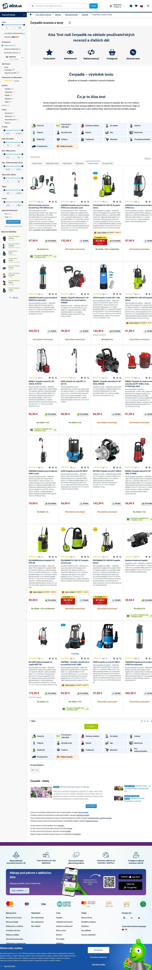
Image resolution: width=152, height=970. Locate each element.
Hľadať (93, 6)
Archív (36, 770)
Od (2, 25)
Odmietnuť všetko (98, 964)
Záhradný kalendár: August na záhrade (74, 787)
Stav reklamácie (37, 922)
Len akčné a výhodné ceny (13, 33)
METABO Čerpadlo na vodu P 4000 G (107, 471)
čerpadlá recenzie (92, 821)
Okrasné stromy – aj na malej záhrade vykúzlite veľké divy (137, 788)
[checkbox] (13, 33)
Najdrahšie (80, 163)
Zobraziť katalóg (8, 15)
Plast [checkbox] (6, 217)
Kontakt (59, 918)
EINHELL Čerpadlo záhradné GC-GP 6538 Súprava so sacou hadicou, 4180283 (75, 300)
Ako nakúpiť (35, 926)
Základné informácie (64, 922)
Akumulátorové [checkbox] (10, 119)
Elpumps (8, 99)
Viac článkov (91, 806)
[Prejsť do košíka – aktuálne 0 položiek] (148, 6)
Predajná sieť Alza (13, 930)
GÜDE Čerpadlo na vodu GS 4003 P (74, 471)
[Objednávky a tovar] (131, 6)
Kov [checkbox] (6, 214)
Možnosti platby (12, 922)
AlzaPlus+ (85, 926)
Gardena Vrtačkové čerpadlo (136, 560)
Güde (7, 102)
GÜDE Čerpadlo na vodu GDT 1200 (106, 298)
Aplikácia (59, 943)
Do (24, 25)
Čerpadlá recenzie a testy (102, 15)
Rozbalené (8, 70)
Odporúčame (37, 163)
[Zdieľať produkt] (70, 22)
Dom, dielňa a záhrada (43, 15)
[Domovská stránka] (31, 14)
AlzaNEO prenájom (88, 922)
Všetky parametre (13, 222)
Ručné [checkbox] (7, 123)
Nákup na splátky (12, 935)
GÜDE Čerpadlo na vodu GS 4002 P (106, 662)
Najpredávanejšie (52, 163)
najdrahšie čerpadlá (82, 815)
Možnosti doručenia (13, 918)
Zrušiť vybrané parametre (13, 226)
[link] (13, 297)
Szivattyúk (77, 834)
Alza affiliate (86, 930)
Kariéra (59, 935)
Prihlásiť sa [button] (117, 7)
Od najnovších (107, 163)
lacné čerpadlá (83, 812)
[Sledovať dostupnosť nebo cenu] (53, 202)
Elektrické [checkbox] (8, 116)
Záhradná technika (71, 15)
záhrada (56, 787)
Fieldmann (8, 92)
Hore (33, 721)
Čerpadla (61, 825)
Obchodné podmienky (14, 939)
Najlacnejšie (67, 163)
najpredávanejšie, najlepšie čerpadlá (99, 818)
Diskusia (148, 158)
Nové (6, 67)
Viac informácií (9, 966)
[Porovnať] (56, 202)
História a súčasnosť (64, 926)
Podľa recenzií (93, 163)
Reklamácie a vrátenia (14, 926)
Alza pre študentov (88, 935)
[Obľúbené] (136, 6)
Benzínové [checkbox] (8, 113)
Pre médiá (60, 939)
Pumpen (69, 828)
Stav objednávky (37, 918)
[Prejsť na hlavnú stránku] (12, 6)
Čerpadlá (85, 15)
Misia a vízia (61, 930)
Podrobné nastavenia (98, 957)
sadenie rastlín (129, 786)
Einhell (7, 95)
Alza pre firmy (86, 918)
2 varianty (75, 654)
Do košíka (52, 241)
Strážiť (85, 241)
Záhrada (58, 15)
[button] (107, 233)
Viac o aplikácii (18, 891)
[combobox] (59, 5)
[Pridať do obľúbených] (50, 202)
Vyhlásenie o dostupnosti (16, 943)
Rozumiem (98, 950)
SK (126, 929)
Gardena (8, 89)
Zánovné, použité (10, 73)
